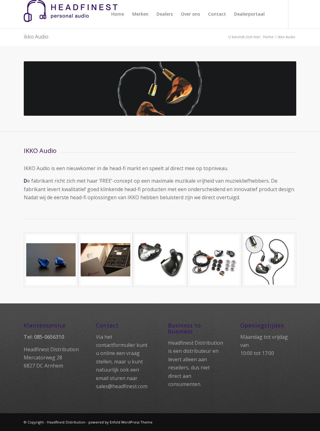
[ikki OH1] (51, 259)
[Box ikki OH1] (105, 259)
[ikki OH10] (160, 259)
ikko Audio (36, 36)
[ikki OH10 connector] (269, 259)
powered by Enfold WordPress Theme (120, 422)
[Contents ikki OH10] (214, 259)
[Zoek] (274, 14)
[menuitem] (117, 14)
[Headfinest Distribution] (71, 14)
